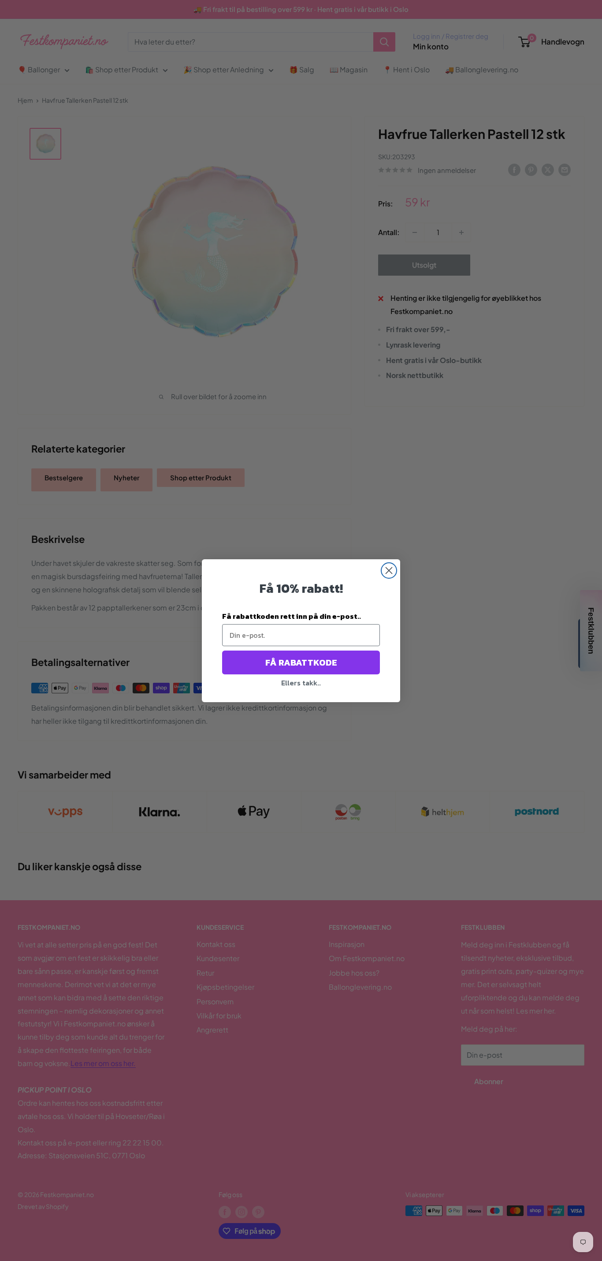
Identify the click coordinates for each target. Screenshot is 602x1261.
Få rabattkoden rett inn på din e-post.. (291, 616)
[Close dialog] (389, 570)
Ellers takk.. (301, 682)
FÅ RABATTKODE (301, 662)
